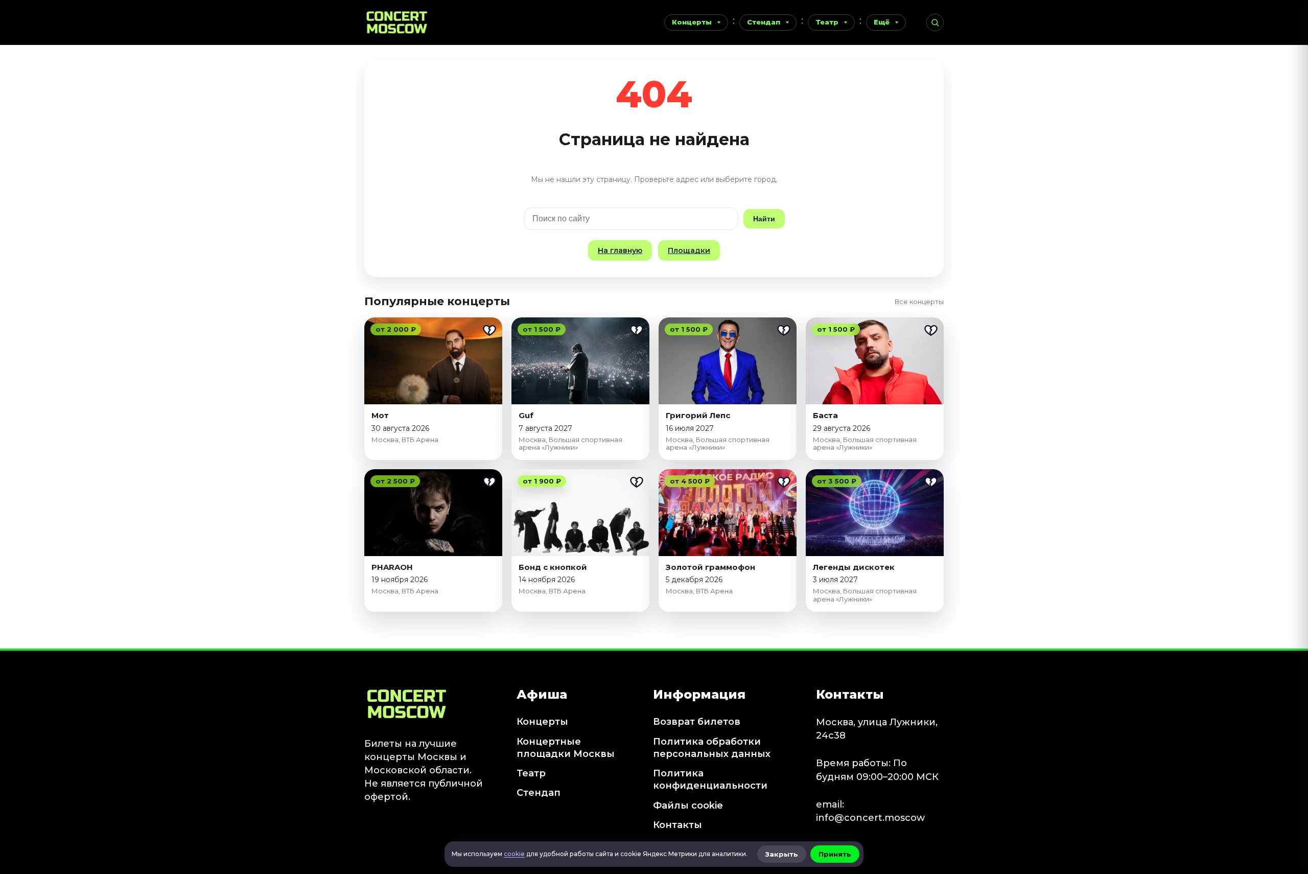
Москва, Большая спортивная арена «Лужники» (570, 443)
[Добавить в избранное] (489, 330)
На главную (620, 250)
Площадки (689, 250)
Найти (764, 219)
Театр (826, 22)
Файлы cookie (688, 805)
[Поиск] (935, 22)
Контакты (677, 825)
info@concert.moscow (870, 817)
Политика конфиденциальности (710, 779)
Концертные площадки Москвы (566, 748)
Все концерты (919, 301)
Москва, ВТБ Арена (404, 439)
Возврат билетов (696, 721)
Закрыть (781, 854)
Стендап (763, 22)
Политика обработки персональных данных (711, 748)
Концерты (692, 22)
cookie (514, 854)
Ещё (882, 22)
